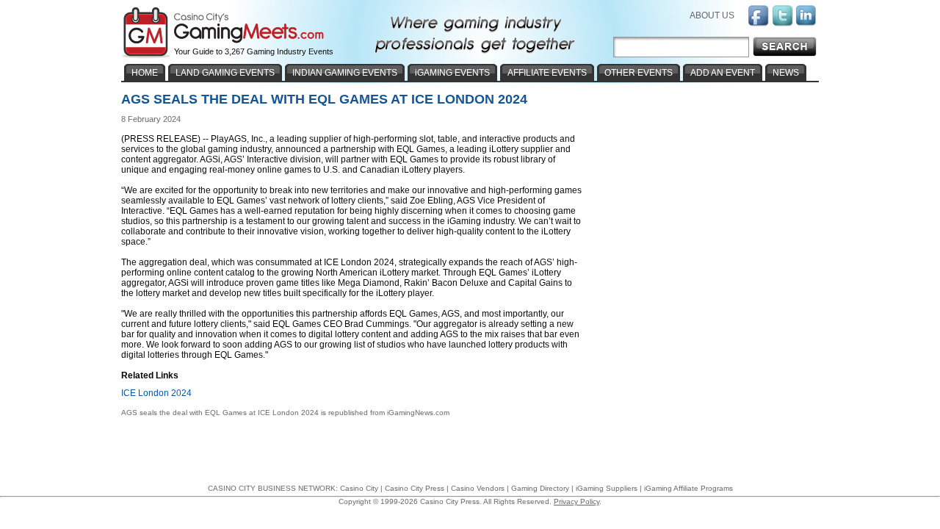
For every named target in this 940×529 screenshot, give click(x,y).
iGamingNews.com (418, 413)
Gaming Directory (540, 488)
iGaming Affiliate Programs (688, 488)
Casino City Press (414, 488)
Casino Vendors (478, 488)
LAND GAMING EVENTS (225, 73)
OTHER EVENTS (638, 73)
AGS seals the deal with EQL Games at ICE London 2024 (220, 413)
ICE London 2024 (156, 393)
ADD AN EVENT (722, 73)
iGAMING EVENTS (452, 73)
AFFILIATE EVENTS (547, 73)
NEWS (786, 73)
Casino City (359, 488)
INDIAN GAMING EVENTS (344, 73)
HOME (144, 73)
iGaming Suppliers (606, 488)
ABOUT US (712, 15)
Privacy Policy (576, 501)
